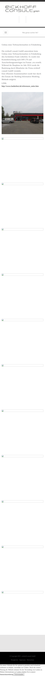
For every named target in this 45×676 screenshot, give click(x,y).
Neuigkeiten (14, 660)
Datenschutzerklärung (6, 674)
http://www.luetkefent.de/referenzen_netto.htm (20, 86)
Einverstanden (19, 674)
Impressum (22, 660)
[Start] (22, 8)
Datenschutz (30, 660)
